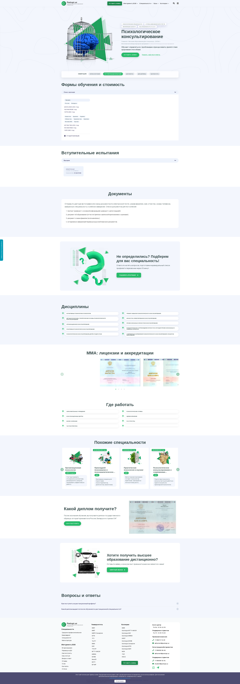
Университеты (97, 625)
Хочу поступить (72, 523)
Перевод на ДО (67, 650)
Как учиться (66, 656)
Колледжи (164, 3)
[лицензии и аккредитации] (120, 372)
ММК (123, 628)
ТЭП (123, 654)
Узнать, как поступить (151, 55)
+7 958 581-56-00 (160, 650)
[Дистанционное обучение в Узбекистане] (73, 3)
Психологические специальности (132, 24)
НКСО (124, 657)
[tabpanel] (120, 372)
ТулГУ (94, 641)
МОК (123, 651)
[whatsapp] (153, 668)
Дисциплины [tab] (142, 74)
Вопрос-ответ (66, 658)
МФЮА (94, 654)
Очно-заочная (69, 92)
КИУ (93, 646)
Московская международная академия (135, 44)
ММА (93, 643)
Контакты (65, 666)
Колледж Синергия (128, 643)
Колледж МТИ (126, 646)
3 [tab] (121, 389)
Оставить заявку (115, 3)
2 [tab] (119, 389)
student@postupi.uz (161, 664)
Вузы (155, 3)
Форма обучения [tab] (95, 74)
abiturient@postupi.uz (162, 643)
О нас (64, 663)
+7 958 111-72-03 (160, 640)
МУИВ (94, 657)
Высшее (67, 160)
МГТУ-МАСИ (96, 651)
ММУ (93, 628)
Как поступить (67, 653)
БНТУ (93, 662)
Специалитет (66, 638)
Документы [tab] (129, 74)
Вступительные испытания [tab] (113, 74)
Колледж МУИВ (127, 641)
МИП (93, 630)
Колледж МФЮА (127, 636)
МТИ (93, 636)
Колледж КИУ (126, 633)
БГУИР (94, 664)
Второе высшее (67, 648)
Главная (124, 41)
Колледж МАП (126, 649)
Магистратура (66, 640)
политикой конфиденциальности (119, 678)
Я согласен (120, 681)
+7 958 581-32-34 (160, 660)
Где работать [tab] (155, 74)
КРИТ (123, 638)
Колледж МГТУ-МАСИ (129, 630)
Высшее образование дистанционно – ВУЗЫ (144, 41)
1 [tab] (116, 389)
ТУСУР (94, 649)
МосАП (94, 659)
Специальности (145, 3)
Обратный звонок (116, 570)
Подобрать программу (127, 275)
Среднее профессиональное (71, 632)
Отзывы (64, 661)
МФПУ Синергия (97, 633)
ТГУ (93, 638)
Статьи (64, 669)
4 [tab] (124, 389)
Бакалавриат (66, 635)
